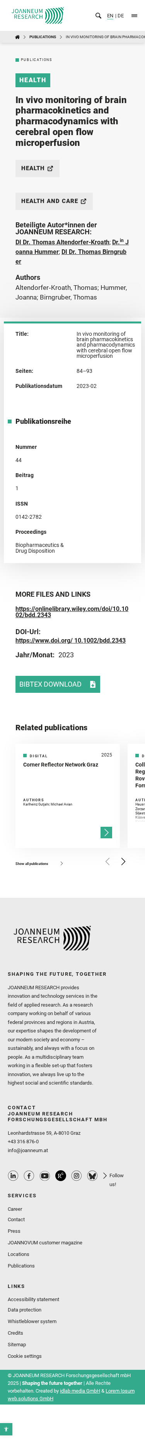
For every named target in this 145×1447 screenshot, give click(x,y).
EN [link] (110, 16)
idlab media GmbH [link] (80, 1391)
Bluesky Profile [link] (92, 1175)
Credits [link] (15, 1333)
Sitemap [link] (17, 1344)
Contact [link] (16, 1219)
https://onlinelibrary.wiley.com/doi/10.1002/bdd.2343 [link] (71, 612)
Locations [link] (18, 1254)
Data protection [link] (24, 1310)
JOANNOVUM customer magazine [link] (45, 1243)
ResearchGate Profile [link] (60, 1175)
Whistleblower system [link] (32, 1321)
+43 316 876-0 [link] (23, 1141)
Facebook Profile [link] (29, 1175)
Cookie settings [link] (25, 1356)
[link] (6, 1429)
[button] (108, 861)
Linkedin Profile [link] (13, 1175)
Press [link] (14, 1231)
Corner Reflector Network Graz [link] (60, 765)
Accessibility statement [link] (33, 1299)
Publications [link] (42, 37)
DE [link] (120, 16)
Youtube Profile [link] (44, 1175)
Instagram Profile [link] (76, 1175)
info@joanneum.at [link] (28, 1150)
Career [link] (15, 1209)
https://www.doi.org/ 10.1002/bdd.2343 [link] (70, 640)
